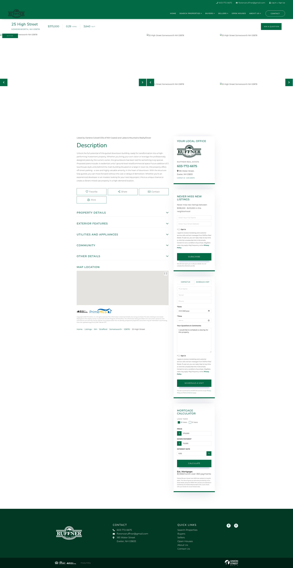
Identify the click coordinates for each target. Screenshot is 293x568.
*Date (179, 307)
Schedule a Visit (202, 282)
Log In (274, 3)
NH (95, 329)
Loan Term (182, 419)
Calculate (194, 463)
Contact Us (181, 178)
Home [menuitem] (173, 13)
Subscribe (194, 257)
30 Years (183, 422)
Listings (88, 329)
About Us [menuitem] (254, 13)
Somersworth (115, 329)
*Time (179, 316)
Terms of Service (188, 393)
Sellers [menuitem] (222, 13)
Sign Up (282, 3)
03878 (127, 329)
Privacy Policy (86, 563)
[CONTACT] (271, 26)
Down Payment (184, 439)
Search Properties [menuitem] (189, 13)
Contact (275, 13)
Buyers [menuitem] (209, 13)
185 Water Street (126, 539)
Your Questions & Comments (189, 326)
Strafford (103, 329)
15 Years (195, 422)
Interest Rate (183, 449)
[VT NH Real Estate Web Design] (231, 563)
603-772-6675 (225, 3)
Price (179, 429)
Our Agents (190, 178)
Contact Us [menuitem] (183, 549)
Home (79, 329)
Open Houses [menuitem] (239, 13)
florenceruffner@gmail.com (251, 3)
